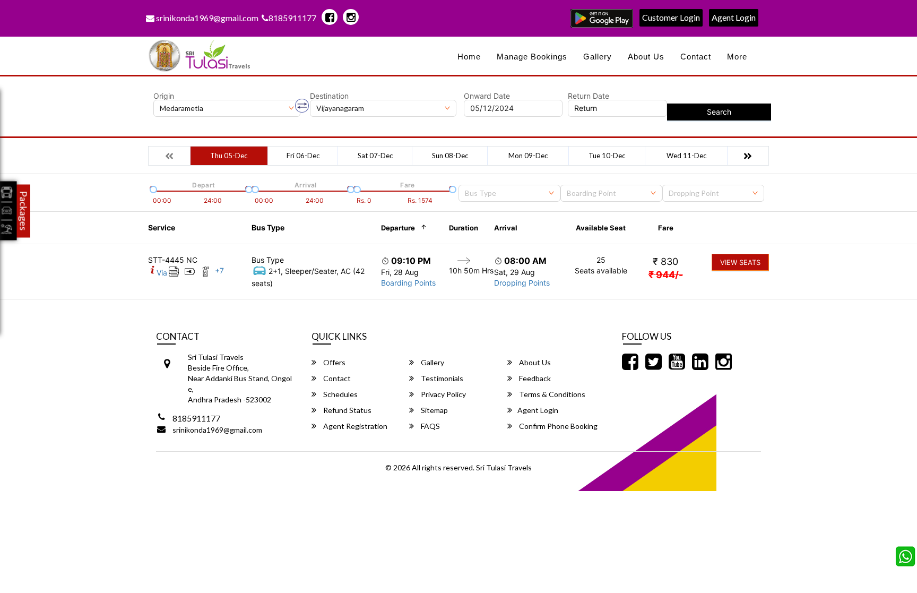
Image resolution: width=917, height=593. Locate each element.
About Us (646, 56)
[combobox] (509, 193)
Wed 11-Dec (686, 155)
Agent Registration (354, 426)
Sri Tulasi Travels (504, 467)
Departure (398, 228)
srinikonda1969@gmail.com (206, 18)
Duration (463, 228)
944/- (665, 274)
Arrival (505, 228)
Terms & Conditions (551, 394)
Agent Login (734, 17)
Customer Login (671, 17)
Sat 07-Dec (375, 155)
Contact (695, 56)
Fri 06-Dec (303, 155)
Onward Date (487, 96)
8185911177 (292, 18)
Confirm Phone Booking (557, 426)
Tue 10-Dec (607, 155)
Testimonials (441, 378)
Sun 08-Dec (450, 155)
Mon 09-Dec (528, 155)
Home (469, 56)
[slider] (152, 188)
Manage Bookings (532, 56)
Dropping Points (522, 282)
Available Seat (601, 228)
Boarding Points (408, 282)
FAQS (429, 426)
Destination (329, 96)
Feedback (534, 378)
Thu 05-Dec (228, 155)
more (737, 56)
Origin (163, 96)
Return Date (588, 96)
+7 (219, 270)
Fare (665, 228)
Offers (333, 362)
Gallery (597, 56)
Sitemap (433, 410)
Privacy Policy (442, 394)
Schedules (340, 394)
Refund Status (346, 410)
